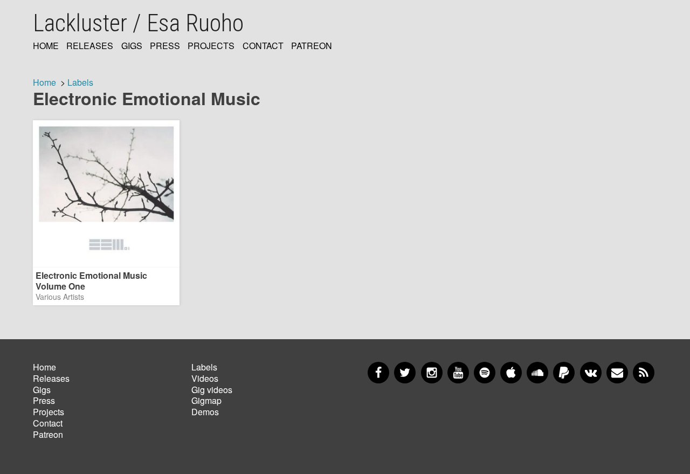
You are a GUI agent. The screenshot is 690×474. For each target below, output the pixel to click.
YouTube (458, 372)
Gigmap (206, 400)
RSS (643, 372)
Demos (205, 412)
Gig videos (211, 389)
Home (46, 46)
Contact (263, 46)
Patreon (311, 46)
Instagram (432, 372)
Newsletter (617, 372)
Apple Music (511, 372)
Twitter (405, 372)
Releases (89, 46)
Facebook (378, 372)
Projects (211, 46)
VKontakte (591, 372)
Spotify (484, 372)
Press (165, 46)
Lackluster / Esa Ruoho (138, 23)
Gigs (131, 46)
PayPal (564, 372)
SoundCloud (537, 372)
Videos (204, 378)
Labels (80, 82)
